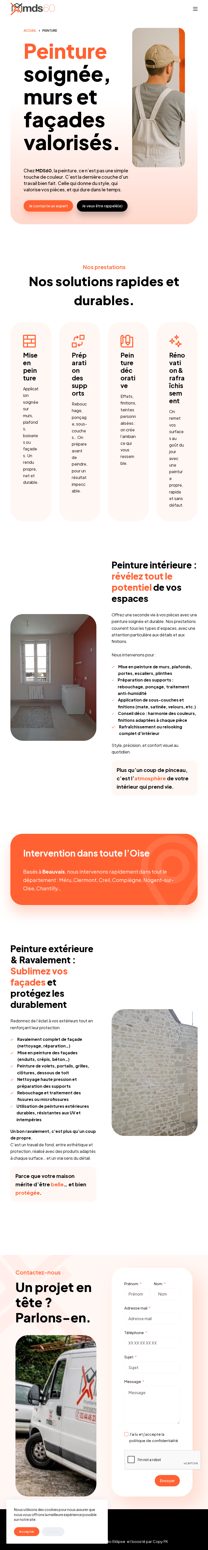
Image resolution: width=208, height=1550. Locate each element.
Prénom (131, 1283)
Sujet (128, 1356)
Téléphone (134, 1332)
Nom (158, 1283)
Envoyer (167, 1480)
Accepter (26, 1531)
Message (132, 1381)
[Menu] (195, 9)
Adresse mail (135, 1307)
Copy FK (160, 1541)
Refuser (53, 1531)
